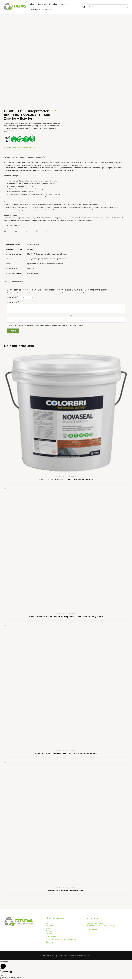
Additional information (25, 157)
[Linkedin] (84, 7)
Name (9, 316)
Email (69, 316)
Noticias (49, 931)
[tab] (9, 157)
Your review (13, 302)
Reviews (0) (40, 157)
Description (9, 157)
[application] (39, 9)
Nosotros (49, 926)
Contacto (49, 942)
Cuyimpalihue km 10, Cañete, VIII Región (102, 926)
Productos (52, 937)
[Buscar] (127, 7)
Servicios (49, 928)
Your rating (12, 297)
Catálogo (49, 934)
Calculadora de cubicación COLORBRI (62, 939)
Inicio (48, 923)
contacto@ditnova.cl (95, 923)
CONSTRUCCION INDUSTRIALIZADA (23, 147)
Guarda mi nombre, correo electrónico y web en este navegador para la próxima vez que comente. (46, 325)
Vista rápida (66, 472)
